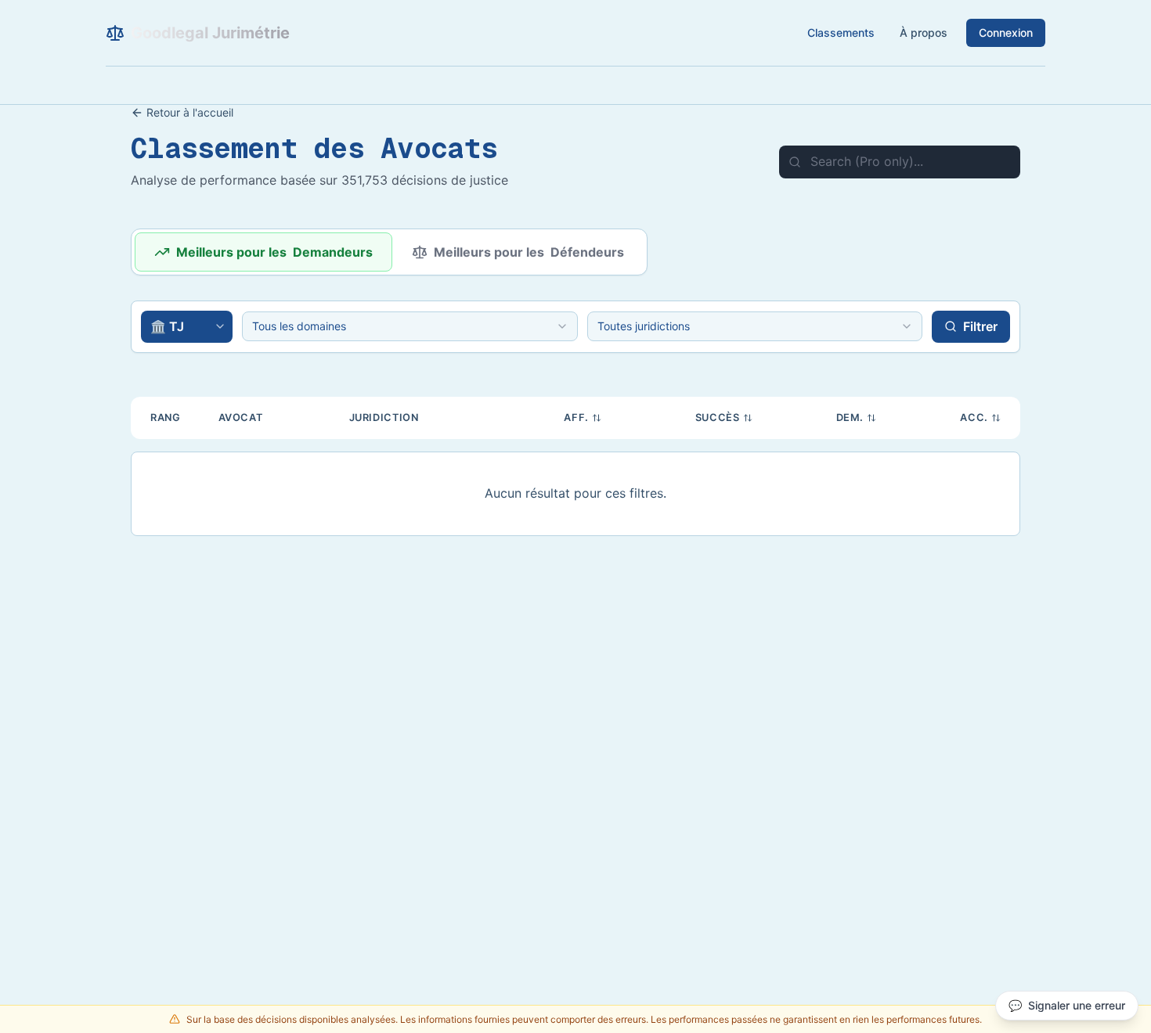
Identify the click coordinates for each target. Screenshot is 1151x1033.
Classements (841, 32)
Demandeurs (274, 252)
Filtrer (980, 326)
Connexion (1006, 32)
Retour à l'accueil (189, 112)
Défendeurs (529, 252)
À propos (923, 32)
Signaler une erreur (1066, 1005)
